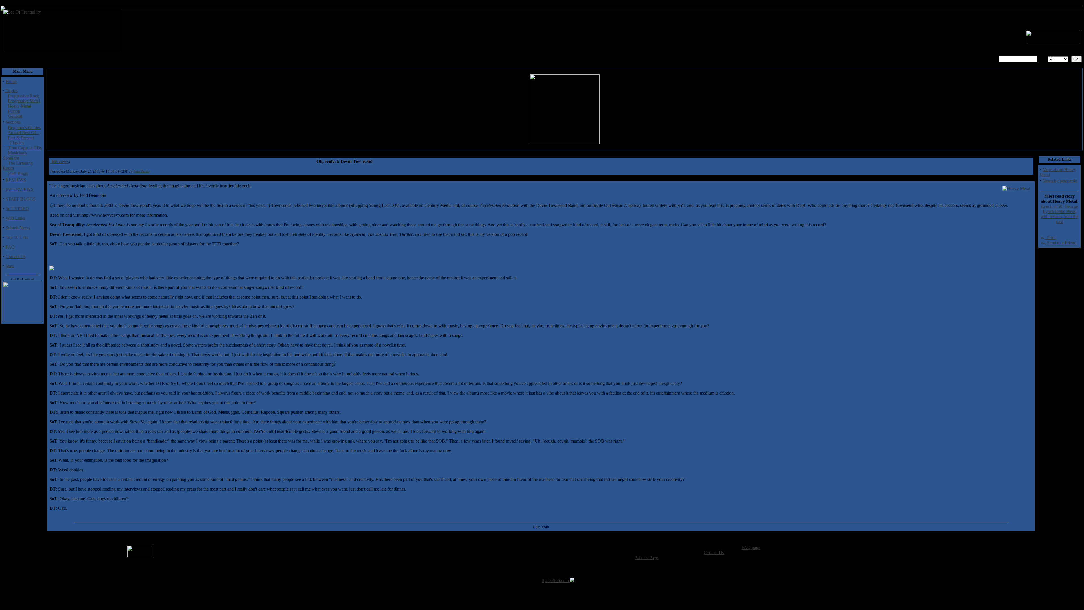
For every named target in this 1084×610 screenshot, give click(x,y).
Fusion (14, 111)
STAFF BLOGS (21, 199)
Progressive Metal (24, 101)
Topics (11, 90)
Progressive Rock (23, 95)
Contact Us (16, 256)
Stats (10, 266)
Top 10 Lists (17, 237)
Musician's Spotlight (15, 155)
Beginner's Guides (24, 127)
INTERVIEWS (19, 189)
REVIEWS (16, 179)
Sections (13, 122)
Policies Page (646, 557)
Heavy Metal (19, 106)
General (15, 116)
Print (1050, 237)
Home (11, 81)
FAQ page (751, 547)
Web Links (15, 218)
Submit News (18, 227)
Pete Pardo (142, 171)
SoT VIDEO (17, 208)
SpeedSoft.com (556, 580)
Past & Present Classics (18, 140)
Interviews (59, 161)
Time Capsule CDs (25, 147)
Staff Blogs (18, 173)
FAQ (10, 247)
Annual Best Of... (23, 132)
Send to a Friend (1060, 242)
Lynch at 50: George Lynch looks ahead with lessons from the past (1059, 214)
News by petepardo (1060, 180)
